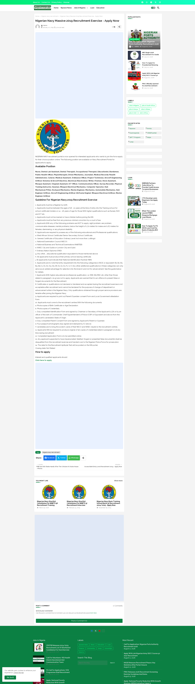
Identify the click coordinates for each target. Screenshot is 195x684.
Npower (132, 128)
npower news (83, 645)
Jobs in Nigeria (134, 105)
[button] (153, 8)
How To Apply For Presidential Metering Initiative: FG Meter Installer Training (150, 66)
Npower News (66, 8)
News (93, 645)
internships (108, 648)
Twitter (63, 458)
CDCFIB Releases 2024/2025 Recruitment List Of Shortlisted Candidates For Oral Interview (58, 647)
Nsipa (149, 137)
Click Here (93, 613)
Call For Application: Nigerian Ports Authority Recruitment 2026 (141, 645)
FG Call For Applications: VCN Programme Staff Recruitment (58, 671)
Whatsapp (75, 458)
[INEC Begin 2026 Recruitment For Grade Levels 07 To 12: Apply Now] (134, 55)
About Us (36, 2)
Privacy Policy (57, 2)
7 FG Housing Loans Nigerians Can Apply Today (150, 200)
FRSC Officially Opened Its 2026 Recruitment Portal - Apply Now (150, 86)
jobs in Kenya (133, 109)
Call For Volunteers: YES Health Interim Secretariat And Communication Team (58, 660)
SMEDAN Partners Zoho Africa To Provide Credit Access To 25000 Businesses (150, 186)
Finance (81, 648)
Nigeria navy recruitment (49, 16)
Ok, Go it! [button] (10, 677)
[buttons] (142, 2)
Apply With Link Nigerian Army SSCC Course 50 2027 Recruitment (151, 75)
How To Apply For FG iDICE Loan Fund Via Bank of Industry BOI (150, 228)
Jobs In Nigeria (80, 8)
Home (56, 8)
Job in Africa (144, 113)
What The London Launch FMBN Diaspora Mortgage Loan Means (149, 214)
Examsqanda (134, 133)
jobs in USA (133, 113)
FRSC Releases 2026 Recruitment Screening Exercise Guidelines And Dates (141, 673)
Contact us (46, 2)
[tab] (56, 8)
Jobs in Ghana (145, 109)
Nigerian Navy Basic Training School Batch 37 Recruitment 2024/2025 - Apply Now (108, 503)
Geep (100, 648)
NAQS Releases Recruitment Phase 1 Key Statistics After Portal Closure (139, 664)
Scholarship (91, 648)
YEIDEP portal (152, 133)
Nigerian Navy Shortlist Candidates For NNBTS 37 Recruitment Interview (77, 503)
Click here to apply (43, 360)
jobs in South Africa (148, 105)
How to (81, 652)
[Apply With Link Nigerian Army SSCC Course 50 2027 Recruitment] (134, 76)
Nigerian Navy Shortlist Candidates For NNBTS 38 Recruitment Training (47, 503)
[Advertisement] (79, 75)
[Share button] (83, 457)
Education (100, 8)
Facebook (51, 458)
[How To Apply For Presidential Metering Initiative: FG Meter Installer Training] (134, 65)
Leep (131, 142)
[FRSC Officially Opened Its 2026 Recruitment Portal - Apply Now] (134, 86)
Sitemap (66, 2)
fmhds (149, 128)
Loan (92, 8)
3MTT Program (135, 137)
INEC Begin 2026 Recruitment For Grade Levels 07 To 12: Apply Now (150, 56)
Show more (118, 481)
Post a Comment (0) (79, 621)
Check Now (17, 673)
